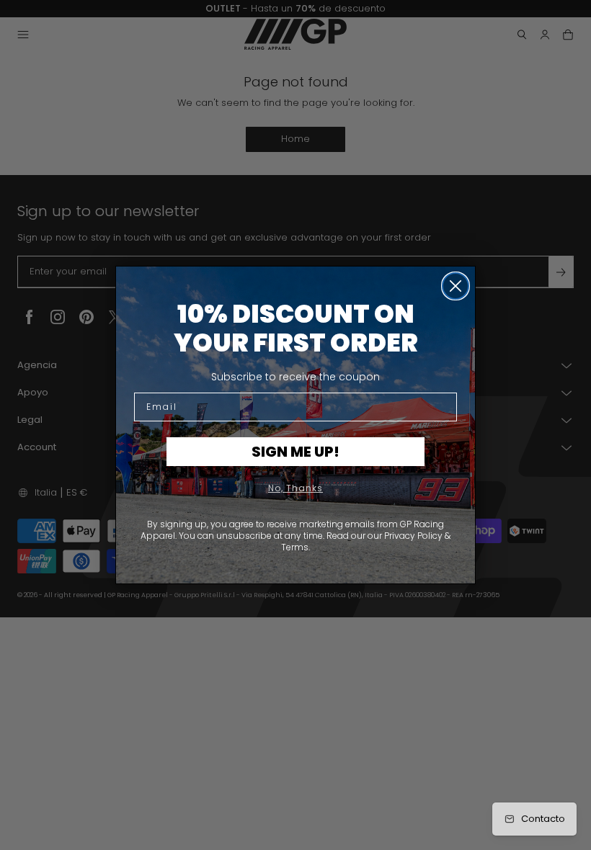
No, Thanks (295, 488)
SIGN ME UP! (295, 452)
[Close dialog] (455, 286)
